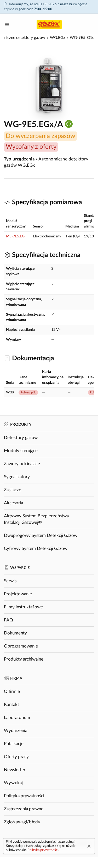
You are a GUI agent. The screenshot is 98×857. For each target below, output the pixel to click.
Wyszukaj (13, 783)
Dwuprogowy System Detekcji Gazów (40, 535)
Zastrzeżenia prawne (23, 809)
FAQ (8, 620)
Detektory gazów (21, 437)
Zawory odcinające (22, 464)
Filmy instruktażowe (23, 607)
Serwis (10, 581)
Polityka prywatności (24, 796)
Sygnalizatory (17, 477)
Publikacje (14, 743)
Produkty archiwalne (23, 659)
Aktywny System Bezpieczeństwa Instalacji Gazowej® (36, 519)
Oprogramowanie (21, 646)
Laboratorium (17, 717)
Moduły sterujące (21, 450)
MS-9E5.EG (15, 236)
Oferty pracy (16, 756)
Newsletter (14, 770)
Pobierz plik (28, 392)
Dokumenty (15, 633)
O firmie (12, 691)
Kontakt (11, 704)
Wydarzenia (15, 730)
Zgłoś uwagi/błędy (22, 822)
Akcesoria (13, 503)
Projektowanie (18, 594)
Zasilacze (12, 490)
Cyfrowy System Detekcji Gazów (35, 548)
